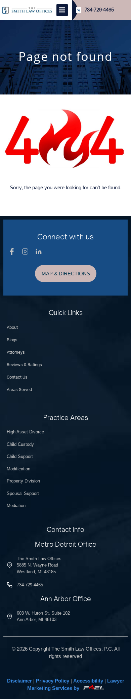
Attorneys (16, 352)
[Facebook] (11, 251)
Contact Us (17, 377)
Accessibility (88, 681)
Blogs (12, 339)
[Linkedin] (38, 251)
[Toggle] (62, 10)
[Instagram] (25, 251)
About (12, 327)
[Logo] (27, 10)
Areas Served (19, 389)
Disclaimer (19, 681)
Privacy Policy (52, 681)
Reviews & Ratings (24, 364)
